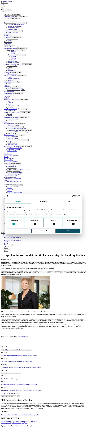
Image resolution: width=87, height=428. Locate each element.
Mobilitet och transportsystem (12, 112)
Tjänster (6, 243)
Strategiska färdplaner (10, 177)
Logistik (9, 114)
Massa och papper (12, 74)
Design (9, 141)
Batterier (13, 51)
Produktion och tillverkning (11, 117)
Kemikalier (7, 86)
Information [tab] (43, 201)
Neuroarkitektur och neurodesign (20, 132)
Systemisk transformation (11, 140)
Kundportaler (4, 3)
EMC (8, 69)
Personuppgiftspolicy (6, 423)
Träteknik (10, 40)
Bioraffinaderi (8, 30)
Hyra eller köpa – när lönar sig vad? (10, 378)
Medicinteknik (11, 80)
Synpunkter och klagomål (14, 174)
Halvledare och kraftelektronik (15, 24)
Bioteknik (6, 34)
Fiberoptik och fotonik (13, 27)
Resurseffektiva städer (13, 125)
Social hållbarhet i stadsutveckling (16, 128)
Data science (7, 43)
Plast (8, 101)
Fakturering (27, 414)
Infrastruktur (7, 82)
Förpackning (7, 72)
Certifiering (7, 163)
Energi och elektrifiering (10, 48)
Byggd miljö (7, 37)
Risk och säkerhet (12, 151)
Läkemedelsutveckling (13, 78)
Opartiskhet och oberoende (14, 172)
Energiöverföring (12, 61)
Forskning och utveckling (11, 155)
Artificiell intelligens (9, 21)
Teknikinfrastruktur (9, 158)
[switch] (34, 224)
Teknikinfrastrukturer (9, 245)
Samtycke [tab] (18, 201)
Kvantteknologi (8, 93)
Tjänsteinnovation (12, 144)
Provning (6, 157)
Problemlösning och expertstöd (12, 178)
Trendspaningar (25, 421)
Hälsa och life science (10, 75)
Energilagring (11, 50)
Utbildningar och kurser (10, 175)
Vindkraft (13, 59)
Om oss (3, 414)
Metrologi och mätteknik (10, 109)
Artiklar (6, 251)
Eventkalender (34, 421)
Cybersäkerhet (8, 42)
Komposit (10, 102)
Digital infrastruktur (9, 45)
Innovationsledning (12, 138)
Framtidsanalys (8, 154)
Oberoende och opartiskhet (14, 192)
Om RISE (6, 18)
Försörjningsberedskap (13, 149)
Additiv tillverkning (12, 118)
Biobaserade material (13, 105)
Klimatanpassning (9, 91)
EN (3, 4)
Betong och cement (12, 39)
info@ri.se (24, 423)
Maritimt (6, 98)
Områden (7, 14)
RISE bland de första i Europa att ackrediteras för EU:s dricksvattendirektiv (21, 367)
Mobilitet (9, 115)
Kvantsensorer (11, 94)
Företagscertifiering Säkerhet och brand (18, 169)
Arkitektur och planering (14, 130)
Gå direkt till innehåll (6, 1)
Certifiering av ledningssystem (15, 165)
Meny (2, 9)
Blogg (12, 421)
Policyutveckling (8, 160)
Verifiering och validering (14, 171)
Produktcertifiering (12, 166)
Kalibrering (7, 180)
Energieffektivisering (13, 62)
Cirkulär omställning (12, 136)
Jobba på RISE (35, 414)
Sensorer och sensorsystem (14, 26)
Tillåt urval (43, 230)
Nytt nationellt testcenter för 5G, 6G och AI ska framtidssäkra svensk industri (21, 390)
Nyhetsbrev (18, 421)
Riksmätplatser (11, 110)
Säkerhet (9, 191)
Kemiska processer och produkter (16, 90)
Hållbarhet (10, 189)
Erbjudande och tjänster (10, 16)
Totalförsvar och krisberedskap (12, 146)
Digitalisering (7, 46)
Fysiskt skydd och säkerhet (14, 148)
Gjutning (9, 120)
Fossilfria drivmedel (12, 32)
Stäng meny (9, 9)
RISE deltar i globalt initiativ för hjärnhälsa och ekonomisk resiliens (19, 355)
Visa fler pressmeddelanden (11, 393)
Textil (9, 104)
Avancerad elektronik (10, 23)
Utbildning (7, 249)
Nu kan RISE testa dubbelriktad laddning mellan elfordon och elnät (19, 384)
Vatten (9, 83)
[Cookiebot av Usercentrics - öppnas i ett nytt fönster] (73, 196)
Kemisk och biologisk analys (15, 88)
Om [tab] (69, 201)
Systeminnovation (9, 135)
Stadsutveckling (8, 126)
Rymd (5, 122)
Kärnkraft (13, 56)
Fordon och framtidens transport (12, 64)
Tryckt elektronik (12, 29)
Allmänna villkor (16, 423)
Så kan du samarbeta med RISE (12, 181)
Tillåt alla (68, 230)
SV (1, 4)
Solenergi (13, 58)
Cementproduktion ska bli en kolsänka (11, 373)
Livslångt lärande (12, 143)
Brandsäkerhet (8, 35)
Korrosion (10, 107)
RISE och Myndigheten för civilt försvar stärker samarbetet (16, 350)
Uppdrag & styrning (12, 186)
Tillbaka (3, 11)
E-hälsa (9, 77)
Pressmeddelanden (6, 421)
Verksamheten (8, 184)
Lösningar (7, 246)
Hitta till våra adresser (18, 414)
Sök (2, 6)
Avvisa (19, 230)
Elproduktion (11, 54)
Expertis (6, 241)
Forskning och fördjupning (11, 161)
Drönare (9, 67)
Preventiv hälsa (11, 133)
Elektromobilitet (11, 70)
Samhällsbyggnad (9, 123)
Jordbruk (6, 85)
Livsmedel (7, 96)
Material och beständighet (11, 99)
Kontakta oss (8, 414)
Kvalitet (9, 188)
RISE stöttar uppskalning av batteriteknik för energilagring (16, 361)
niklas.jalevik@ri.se (23, 336)
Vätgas (13, 53)
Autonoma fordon (12, 66)
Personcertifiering (12, 168)
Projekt (6, 248)
